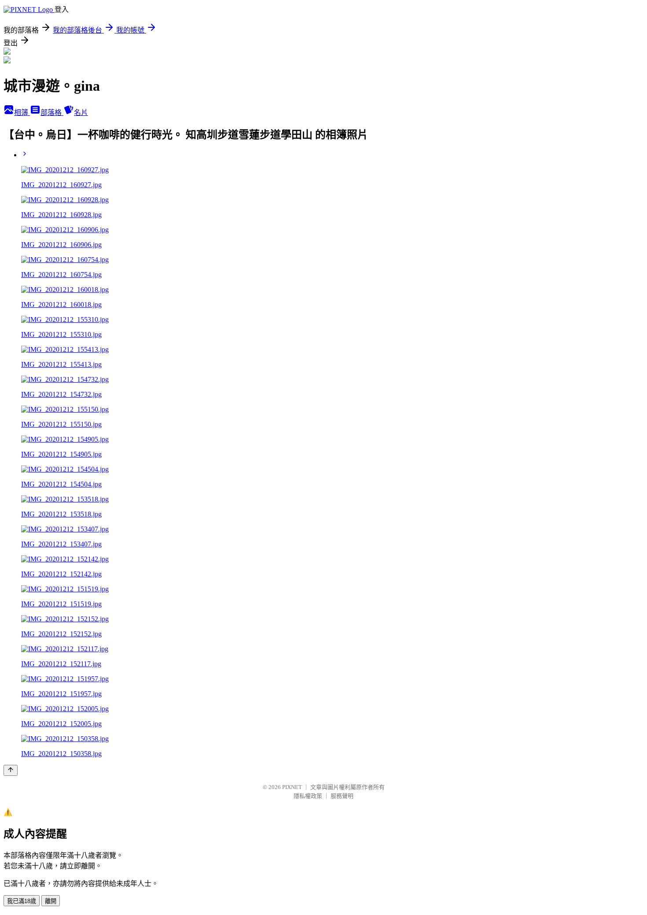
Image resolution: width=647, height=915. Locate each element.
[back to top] (11, 770)
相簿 (22, 112)
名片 (81, 112)
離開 (50, 901)
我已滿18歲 (21, 901)
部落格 (51, 112)
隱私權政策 (308, 796)
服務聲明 (342, 796)
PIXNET (292, 787)
